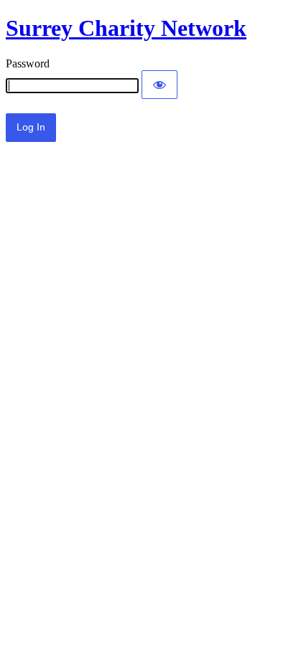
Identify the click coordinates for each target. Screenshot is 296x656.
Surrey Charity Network (126, 28)
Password (28, 63)
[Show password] (159, 84)
